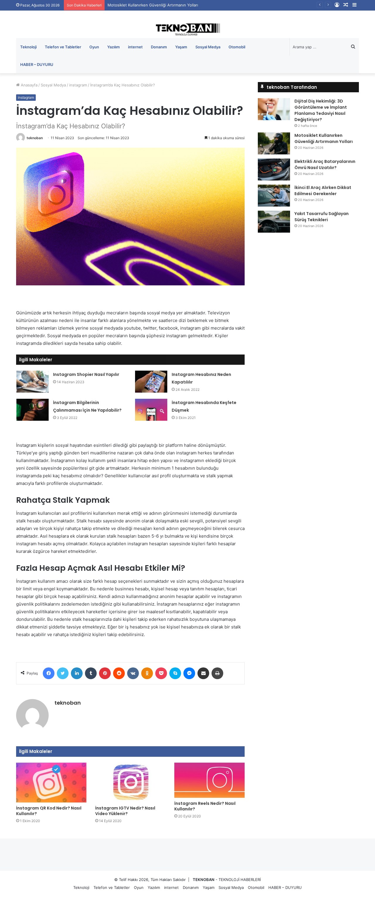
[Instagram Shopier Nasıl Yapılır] (32, 382)
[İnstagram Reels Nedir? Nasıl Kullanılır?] (209, 780)
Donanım (159, 47)
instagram (78, 85)
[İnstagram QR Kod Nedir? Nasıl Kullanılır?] (51, 782)
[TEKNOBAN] (187, 29)
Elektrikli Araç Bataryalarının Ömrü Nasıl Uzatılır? (324, 165)
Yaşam (181, 47)
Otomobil (237, 47)
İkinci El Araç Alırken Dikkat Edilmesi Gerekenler (322, 191)
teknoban (35, 138)
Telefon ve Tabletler (63, 47)
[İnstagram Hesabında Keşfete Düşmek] (151, 410)
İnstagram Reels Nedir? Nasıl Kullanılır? (205, 806)
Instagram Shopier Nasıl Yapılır (86, 374)
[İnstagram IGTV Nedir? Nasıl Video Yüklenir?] (130, 782)
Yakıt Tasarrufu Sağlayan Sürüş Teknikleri (321, 217)
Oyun (94, 47)
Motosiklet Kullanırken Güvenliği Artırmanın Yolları (323, 138)
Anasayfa (29, 85)
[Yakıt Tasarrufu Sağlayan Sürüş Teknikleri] (274, 222)
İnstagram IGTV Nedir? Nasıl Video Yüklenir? (125, 811)
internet (135, 47)
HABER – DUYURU (36, 64)
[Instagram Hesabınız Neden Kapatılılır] (151, 382)
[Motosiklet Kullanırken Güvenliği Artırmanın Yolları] (274, 143)
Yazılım (113, 47)
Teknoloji (28, 47)
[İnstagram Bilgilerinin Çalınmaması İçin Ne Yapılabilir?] (32, 410)
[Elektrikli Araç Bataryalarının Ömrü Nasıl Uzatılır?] (274, 169)
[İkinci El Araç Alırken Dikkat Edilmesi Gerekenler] (274, 196)
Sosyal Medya (207, 47)
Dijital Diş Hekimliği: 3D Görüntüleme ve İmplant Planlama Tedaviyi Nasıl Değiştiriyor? (320, 110)
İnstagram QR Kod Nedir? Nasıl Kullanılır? (48, 811)
